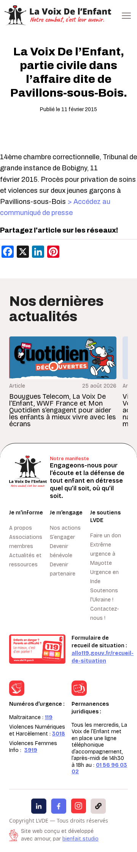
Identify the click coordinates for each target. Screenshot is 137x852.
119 (49, 717)
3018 (58, 734)
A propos (20, 528)
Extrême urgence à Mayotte (102, 554)
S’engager (62, 537)
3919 (30, 750)
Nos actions (65, 528)
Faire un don (105, 535)
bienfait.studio (80, 839)
